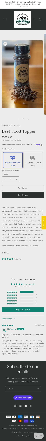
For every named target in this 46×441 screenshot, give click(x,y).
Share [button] (6, 253)
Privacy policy (25, 428)
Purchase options (8, 149)
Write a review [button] (23, 310)
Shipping (4, 140)
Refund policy (14, 428)
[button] (5, 19)
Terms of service (38, 428)
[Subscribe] (38, 388)
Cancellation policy (24, 436)
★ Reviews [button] (44, 222)
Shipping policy (17, 432)
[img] (7, 326)
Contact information (30, 432)
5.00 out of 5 (29, 284)
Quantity (5, 174)
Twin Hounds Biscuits (22, 425)
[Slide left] (17, 119)
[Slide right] (28, 119)
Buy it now (23, 195)
